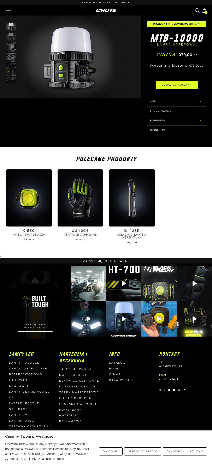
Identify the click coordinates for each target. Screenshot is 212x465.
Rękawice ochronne (79, 381)
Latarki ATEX (22, 420)
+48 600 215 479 (170, 366)
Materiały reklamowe (70, 418)
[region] (106, 447)
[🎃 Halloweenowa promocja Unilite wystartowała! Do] (123, 319)
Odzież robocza (75, 398)
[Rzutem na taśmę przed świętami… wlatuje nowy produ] (123, 283)
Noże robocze (73, 375)
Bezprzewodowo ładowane (25, 377)
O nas (115, 374)
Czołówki (18, 386)
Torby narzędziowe (79, 392)
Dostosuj (111, 451)
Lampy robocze (24, 363)
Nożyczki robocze (77, 386)
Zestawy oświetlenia (30, 426)
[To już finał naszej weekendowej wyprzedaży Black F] (159, 283)
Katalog (117, 363)
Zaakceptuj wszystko (184, 451)
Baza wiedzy (121, 380)
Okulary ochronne (78, 404)
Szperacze (19, 409)
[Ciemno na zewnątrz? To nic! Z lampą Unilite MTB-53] (159, 319)
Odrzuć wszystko (143, 451)
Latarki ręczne (24, 403)
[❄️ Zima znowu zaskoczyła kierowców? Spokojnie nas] (194, 283)
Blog (114, 368)
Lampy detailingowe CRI (29, 395)
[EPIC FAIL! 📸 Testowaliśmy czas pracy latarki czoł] (88, 283)
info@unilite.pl (168, 379)
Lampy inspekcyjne (28, 368)
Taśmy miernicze (75, 369)
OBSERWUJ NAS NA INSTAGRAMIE (35, 326)
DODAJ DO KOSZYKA (177, 85)
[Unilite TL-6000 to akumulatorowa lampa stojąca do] (88, 319)
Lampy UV (18, 415)
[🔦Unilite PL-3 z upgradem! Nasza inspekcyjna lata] (194, 319)
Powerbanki (71, 410)
